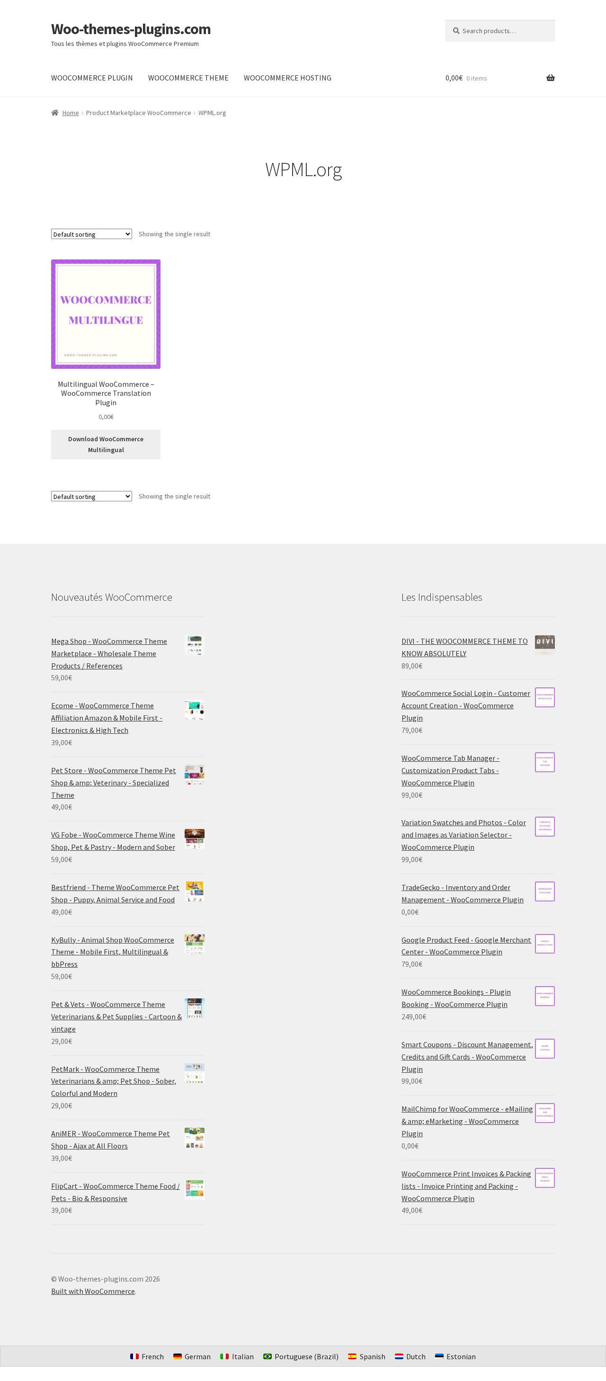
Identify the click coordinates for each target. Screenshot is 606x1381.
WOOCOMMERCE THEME (188, 77)
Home (70, 112)
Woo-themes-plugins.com (131, 28)
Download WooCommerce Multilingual (105, 444)
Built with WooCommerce (93, 1291)
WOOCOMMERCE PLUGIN (92, 77)
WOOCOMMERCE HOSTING (287, 77)
